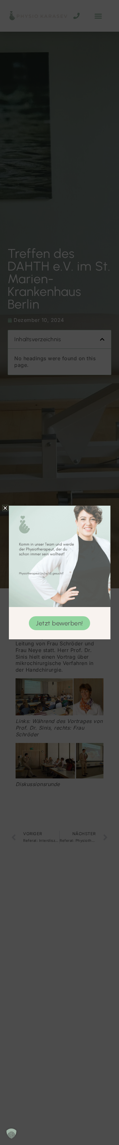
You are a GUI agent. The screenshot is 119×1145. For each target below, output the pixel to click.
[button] (11, 1133)
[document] (59, 572)
